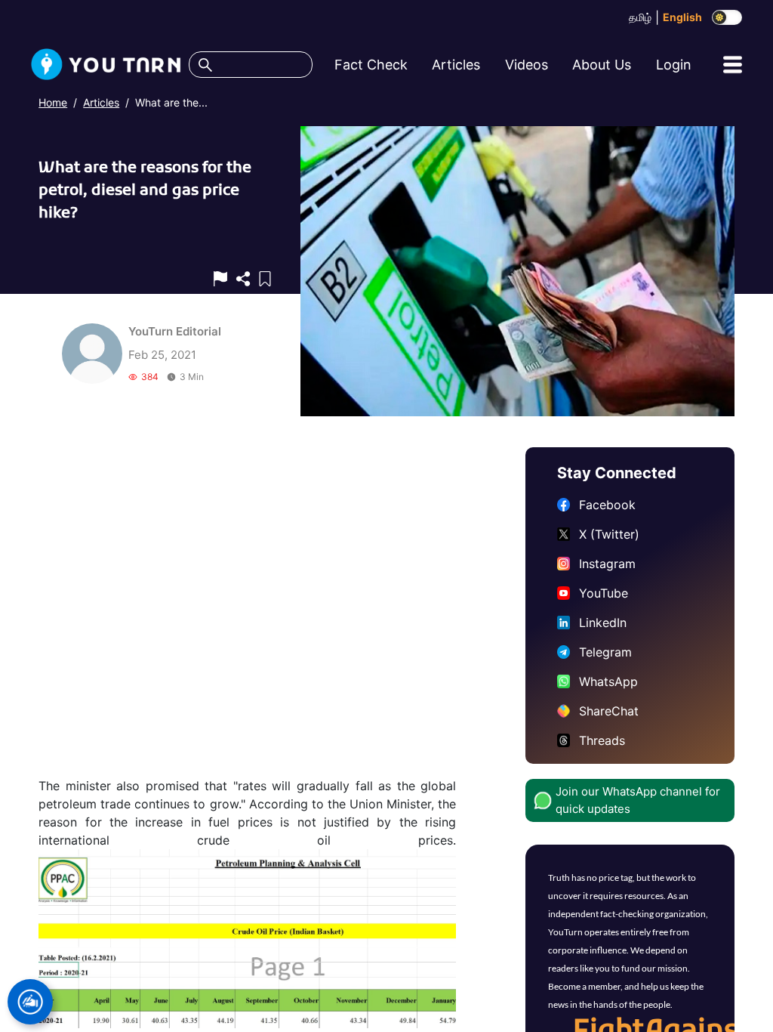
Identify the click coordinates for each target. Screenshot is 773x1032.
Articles (101, 102)
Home (52, 102)
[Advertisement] (247, 612)
